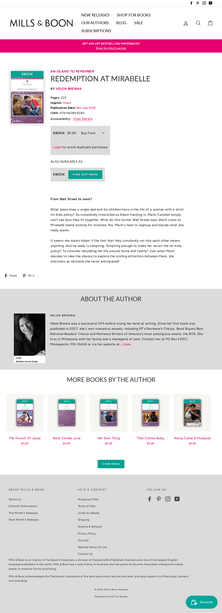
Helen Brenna (69, 89)
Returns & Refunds (90, 526)
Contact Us (85, 553)
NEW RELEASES (95, 15)
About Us (15, 499)
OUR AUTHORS (95, 22)
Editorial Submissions (23, 506)
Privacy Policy (87, 533)
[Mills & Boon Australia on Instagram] (167, 499)
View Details (83, 119)
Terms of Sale (87, 506)
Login (57, 147)
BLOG (121, 22)
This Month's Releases (23, 513)
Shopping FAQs (88, 499)
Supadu (123, 596)
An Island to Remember (72, 71)
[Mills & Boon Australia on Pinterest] (158, 499)
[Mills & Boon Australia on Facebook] (149, 499)
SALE (138, 22)
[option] (111, 46)
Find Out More (85, 174)
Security (83, 540)
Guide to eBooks (89, 513)
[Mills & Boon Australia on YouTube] (177, 499)
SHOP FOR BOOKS (134, 15)
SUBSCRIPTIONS (96, 30)
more (127, 344)
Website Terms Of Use (92, 547)
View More (111, 464)
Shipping (84, 519)
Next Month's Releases (24, 519)
